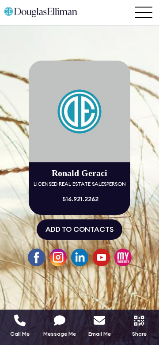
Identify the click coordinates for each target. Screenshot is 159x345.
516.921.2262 (79, 199)
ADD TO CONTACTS (79, 229)
